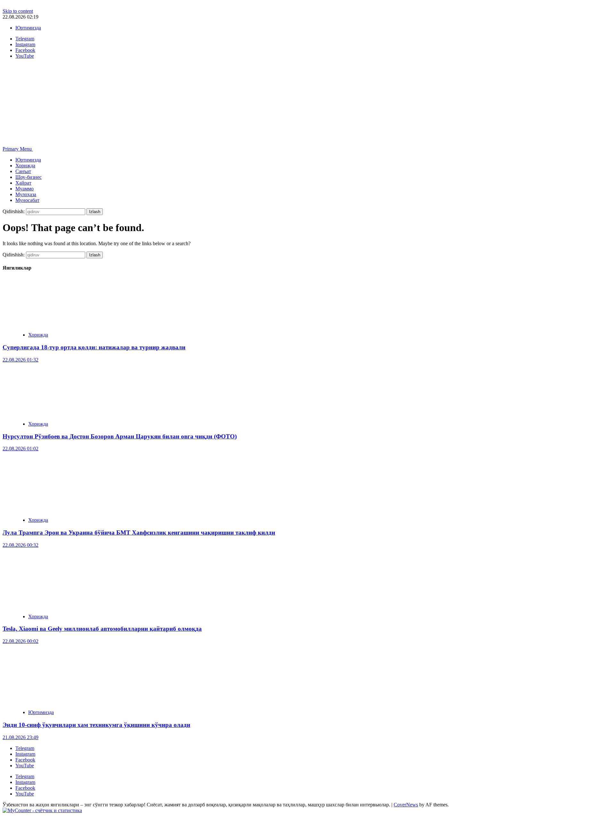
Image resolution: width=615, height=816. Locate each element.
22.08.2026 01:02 (20, 448)
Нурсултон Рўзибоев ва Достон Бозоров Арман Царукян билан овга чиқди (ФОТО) (120, 436)
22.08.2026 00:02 (20, 641)
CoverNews (406, 804)
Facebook (25, 759)
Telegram (24, 748)
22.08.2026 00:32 (20, 545)
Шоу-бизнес (28, 177)
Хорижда (25, 165)
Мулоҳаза (25, 194)
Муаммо (24, 188)
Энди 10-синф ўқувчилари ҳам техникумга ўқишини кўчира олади (96, 724)
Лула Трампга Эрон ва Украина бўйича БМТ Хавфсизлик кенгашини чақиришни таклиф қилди (139, 532)
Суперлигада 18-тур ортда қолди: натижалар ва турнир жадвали (94, 347)
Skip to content (18, 11)
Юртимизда (28, 27)
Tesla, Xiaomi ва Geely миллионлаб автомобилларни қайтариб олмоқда (102, 628)
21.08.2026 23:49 (20, 737)
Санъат (23, 171)
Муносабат (27, 200)
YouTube (24, 765)
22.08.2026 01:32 (20, 359)
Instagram (25, 754)
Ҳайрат (23, 183)
